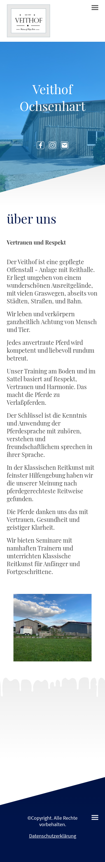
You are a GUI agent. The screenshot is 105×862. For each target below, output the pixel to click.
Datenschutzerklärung (52, 836)
